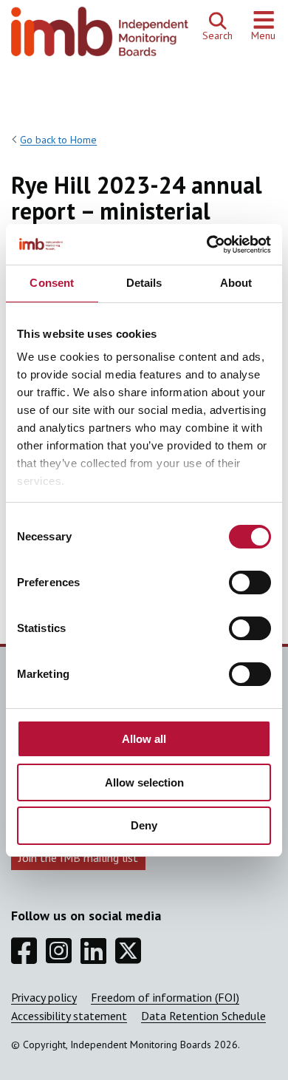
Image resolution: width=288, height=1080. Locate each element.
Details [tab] (144, 282)
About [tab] (236, 282)
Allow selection (144, 782)
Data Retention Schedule (203, 1015)
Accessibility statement (69, 1015)
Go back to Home (58, 140)
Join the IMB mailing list (78, 857)
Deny (144, 825)
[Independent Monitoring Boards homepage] (99, 35)
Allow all (144, 739)
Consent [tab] (52, 282)
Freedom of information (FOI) (165, 997)
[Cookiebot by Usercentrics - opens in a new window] (207, 244)
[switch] (250, 582)
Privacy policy (44, 997)
